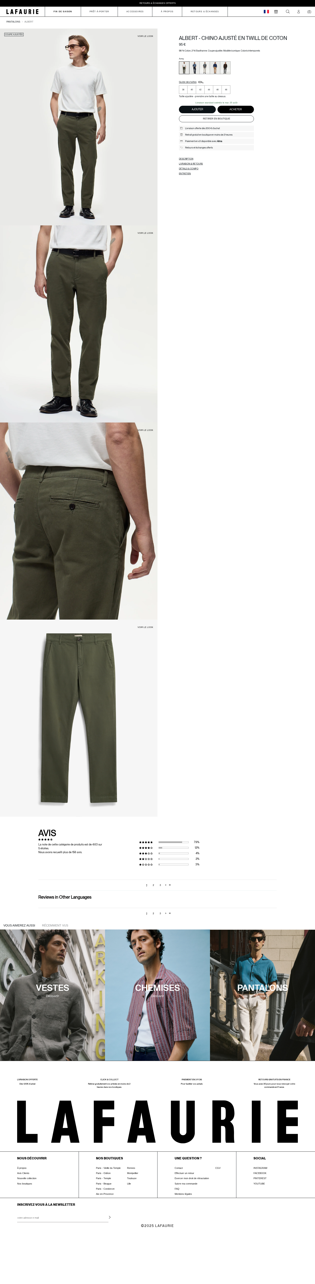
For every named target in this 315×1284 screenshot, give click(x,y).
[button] (147, 842)
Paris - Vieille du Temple (108, 1168)
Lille (129, 1183)
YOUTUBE (259, 1183)
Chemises (157, 988)
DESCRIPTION (186, 159)
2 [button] (153, 885)
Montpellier (132, 1173)
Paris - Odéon (103, 1173)
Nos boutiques (24, 1183)
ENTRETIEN (185, 173)
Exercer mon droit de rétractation (192, 1178)
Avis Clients (23, 1173)
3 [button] (160, 885)
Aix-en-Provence (105, 1194)
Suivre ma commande (186, 1183)
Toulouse (131, 1178)
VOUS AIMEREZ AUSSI (19, 925)
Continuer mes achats (35, 1265)
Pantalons (13, 21)
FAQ (177, 1188)
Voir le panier (35, 1256)
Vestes (52, 988)
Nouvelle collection (26, 1178)
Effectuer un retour (184, 1173)
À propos (22, 1168)
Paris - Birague (103, 1183)
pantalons (262, 988)
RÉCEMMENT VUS (55, 925)
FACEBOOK (260, 1173)
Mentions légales (183, 1194)
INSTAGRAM (260, 1168)
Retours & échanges (205, 12)
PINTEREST (260, 1178)
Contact (179, 1168)
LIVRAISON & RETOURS (191, 164)
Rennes (131, 1168)
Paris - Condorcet (105, 1188)
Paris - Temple (103, 1178)
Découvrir (52, 995)
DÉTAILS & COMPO (188, 168)
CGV (217, 1168)
